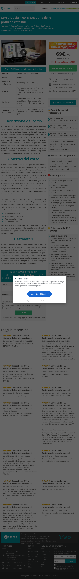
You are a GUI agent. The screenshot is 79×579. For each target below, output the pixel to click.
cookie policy (36, 286)
